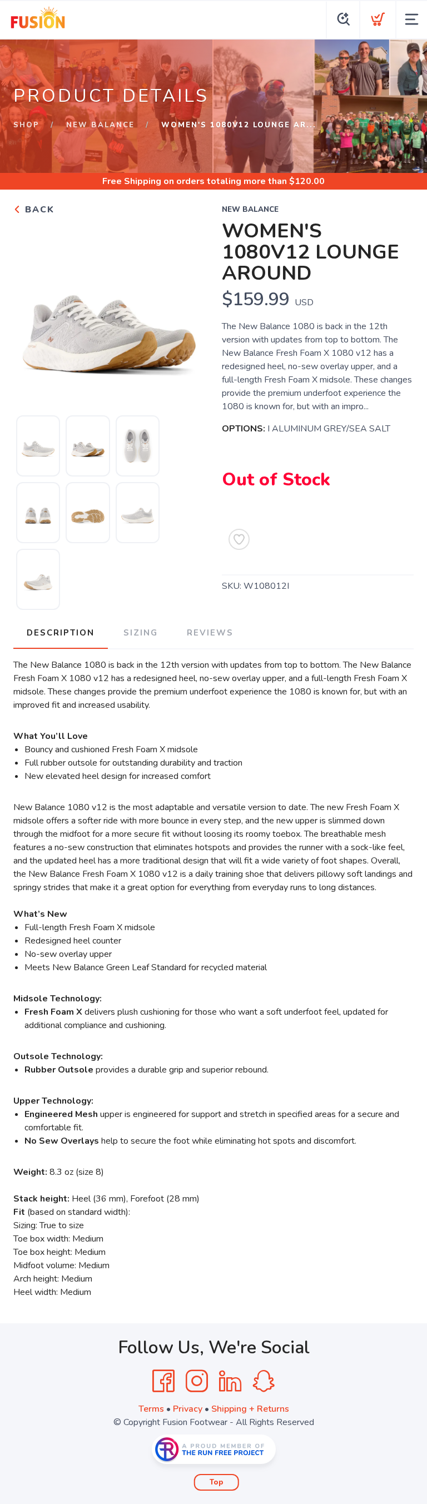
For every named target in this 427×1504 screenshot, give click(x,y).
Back (38, 209)
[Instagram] (197, 1381)
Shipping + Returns (250, 1409)
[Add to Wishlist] (239, 539)
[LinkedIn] (230, 1381)
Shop (26, 125)
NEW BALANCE (100, 125)
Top (217, 1482)
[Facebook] (163, 1381)
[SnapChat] (263, 1381)
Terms (151, 1409)
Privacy (187, 1409)
